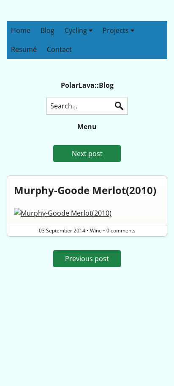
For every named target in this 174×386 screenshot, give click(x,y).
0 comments (121, 230)
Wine (96, 230)
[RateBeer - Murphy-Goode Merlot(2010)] (87, 213)
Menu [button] (87, 126)
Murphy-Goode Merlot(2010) (85, 190)
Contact (59, 49)
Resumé (24, 49)
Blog (47, 30)
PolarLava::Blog (87, 85)
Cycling (77, 30)
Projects (116, 30)
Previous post (87, 258)
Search (119, 106)
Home (20, 30)
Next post (87, 153)
